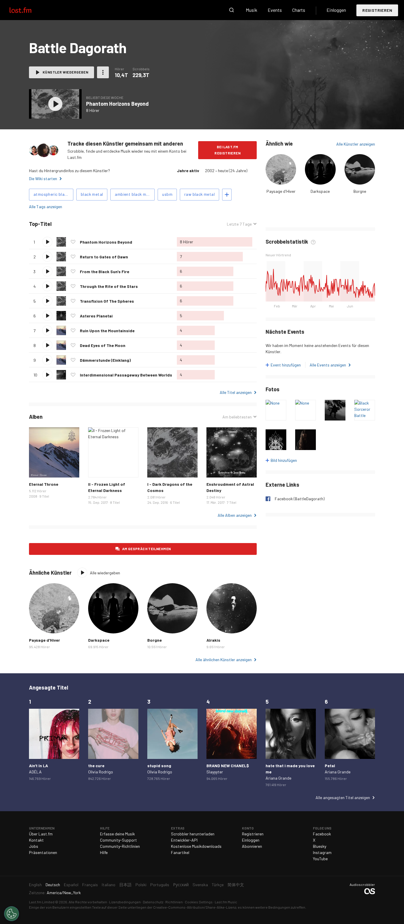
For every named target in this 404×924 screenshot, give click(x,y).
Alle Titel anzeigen (236, 392)
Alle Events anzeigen (328, 364)
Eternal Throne (43, 484)
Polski (140, 884)
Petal (330, 765)
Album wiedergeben (55, 104)
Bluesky (319, 846)
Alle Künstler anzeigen (355, 143)
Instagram (322, 852)
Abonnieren (252, 846)
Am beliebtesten (237, 417)
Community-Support (118, 839)
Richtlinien (174, 902)
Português (159, 884)
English (35, 884)
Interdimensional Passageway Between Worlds (126, 374)
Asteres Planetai (96, 315)
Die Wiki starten (43, 178)
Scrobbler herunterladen (192, 833)
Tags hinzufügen (227, 195)
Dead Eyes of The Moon (102, 345)
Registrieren (377, 10)
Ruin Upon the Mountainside (107, 330)
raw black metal (199, 194)
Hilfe (104, 852)
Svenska (200, 884)
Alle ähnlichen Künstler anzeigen (223, 659)
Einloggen (336, 10)
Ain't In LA (38, 765)
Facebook (322, 833)
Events (275, 10)
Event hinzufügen (286, 364)
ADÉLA (35, 771)
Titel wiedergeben (47, 242)
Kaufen (38, 468)
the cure (96, 765)
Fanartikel (180, 852)
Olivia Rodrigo (100, 771)
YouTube (320, 858)
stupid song (159, 765)
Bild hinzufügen (284, 460)
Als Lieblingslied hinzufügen (73, 242)
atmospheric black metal (53, 194)
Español (71, 884)
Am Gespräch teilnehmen (146, 549)
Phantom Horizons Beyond (117, 103)
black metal (92, 194)
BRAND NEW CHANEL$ (227, 765)
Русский (181, 884)
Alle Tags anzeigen (45, 206)
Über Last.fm (41, 833)
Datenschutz (153, 902)
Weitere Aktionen (103, 72)
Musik (251, 10)
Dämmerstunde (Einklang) (105, 360)
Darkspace (320, 191)
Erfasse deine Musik (117, 833)
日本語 (125, 884)
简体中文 (235, 884)
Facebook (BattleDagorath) (299, 498)
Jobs (33, 846)
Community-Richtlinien (120, 846)
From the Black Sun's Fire (104, 271)
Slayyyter (214, 771)
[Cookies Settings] (11, 913)
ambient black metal (134, 194)
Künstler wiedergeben (65, 72)
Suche (231, 10)
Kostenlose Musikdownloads (196, 846)
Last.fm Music (226, 902)
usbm (167, 194)
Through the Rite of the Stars (109, 286)
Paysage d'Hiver (280, 191)
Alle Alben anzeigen (235, 515)
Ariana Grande (278, 777)
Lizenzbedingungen (125, 902)
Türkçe (218, 884)
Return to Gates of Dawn (104, 256)
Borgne (359, 191)
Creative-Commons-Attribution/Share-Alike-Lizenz (194, 907)
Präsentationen (43, 852)
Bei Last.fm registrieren (227, 150)
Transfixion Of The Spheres (107, 301)
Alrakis (213, 640)
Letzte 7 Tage (239, 224)
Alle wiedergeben (85, 223)
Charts (298, 10)
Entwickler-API (184, 839)
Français (90, 884)
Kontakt (36, 839)
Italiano (108, 884)
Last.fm (27, 10)
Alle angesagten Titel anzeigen (343, 797)
